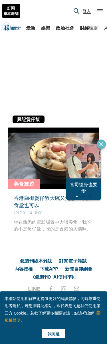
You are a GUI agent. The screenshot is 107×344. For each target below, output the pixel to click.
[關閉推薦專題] (101, 144)
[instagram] (63, 289)
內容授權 (24, 269)
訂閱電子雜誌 (73, 261)
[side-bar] (100, 11)
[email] (77, 289)
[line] (34, 289)
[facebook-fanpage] (51, 289)
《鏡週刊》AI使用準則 (53, 277)
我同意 (54, 333)
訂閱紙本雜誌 (11, 10)
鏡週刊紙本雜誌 (36, 261)
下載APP (49, 269)
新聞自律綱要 (78, 269)
